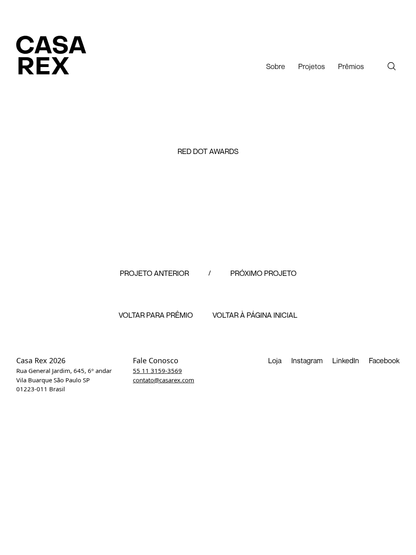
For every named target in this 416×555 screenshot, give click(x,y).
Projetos (311, 66)
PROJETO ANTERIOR (154, 273)
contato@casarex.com (163, 380)
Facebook (384, 360)
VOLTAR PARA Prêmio (156, 315)
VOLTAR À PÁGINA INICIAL (254, 315)
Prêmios (351, 66)
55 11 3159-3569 (157, 370)
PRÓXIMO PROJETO (263, 273)
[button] (275, 66)
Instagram (307, 360)
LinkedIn (345, 360)
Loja (275, 360)
